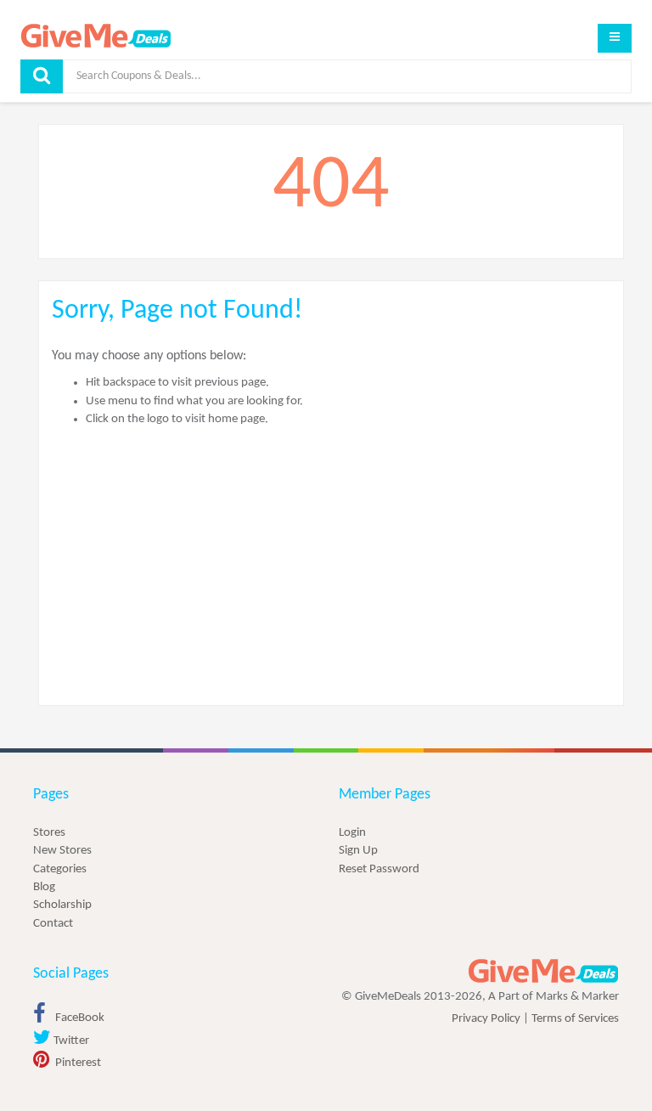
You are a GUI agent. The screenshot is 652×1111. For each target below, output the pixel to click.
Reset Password (379, 869)
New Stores (62, 850)
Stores (49, 832)
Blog (44, 887)
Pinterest (77, 1063)
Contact (53, 923)
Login (352, 832)
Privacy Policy (486, 1018)
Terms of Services (575, 1018)
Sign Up (358, 850)
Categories (60, 869)
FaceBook (78, 1018)
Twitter (70, 1041)
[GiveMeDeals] (543, 971)
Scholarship (62, 905)
